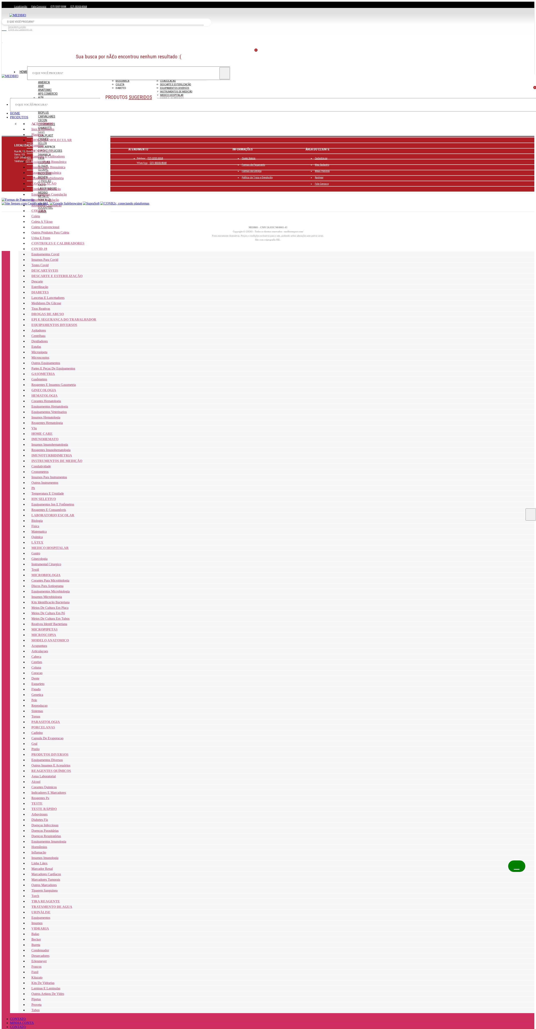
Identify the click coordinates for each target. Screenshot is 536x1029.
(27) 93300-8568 (78, 6)
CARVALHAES (46, 116)
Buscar (207, 22)
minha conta (22, 1023)
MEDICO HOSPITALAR (171, 95)
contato (18, 1019)
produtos (19, 117)
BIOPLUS (43, 113)
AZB (41, 98)
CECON (42, 120)
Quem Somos (248, 158)
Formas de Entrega (252, 171)
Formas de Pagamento (253, 164)
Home (23, 72)
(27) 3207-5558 (155, 158)
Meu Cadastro (322, 164)
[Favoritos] (128, 41)
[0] (268, 90)
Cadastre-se (321, 158)
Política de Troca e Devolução (257, 177)
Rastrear (319, 177)
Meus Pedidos (322, 171)
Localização (20, 6)
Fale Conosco (38, 6)
